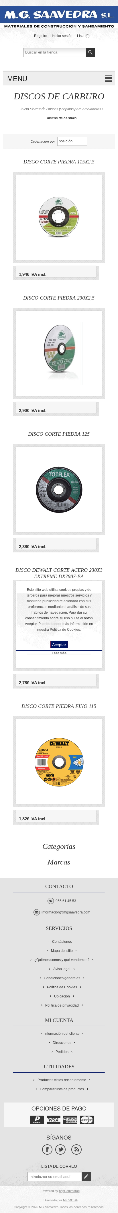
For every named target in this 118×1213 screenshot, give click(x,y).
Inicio (25, 109)
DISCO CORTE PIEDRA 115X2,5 (59, 162)
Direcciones (62, 1043)
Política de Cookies (62, 987)
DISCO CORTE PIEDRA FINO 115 (58, 706)
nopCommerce (69, 1190)
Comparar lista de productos (62, 1089)
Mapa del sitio (62, 951)
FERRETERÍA (39, 109)
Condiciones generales (62, 978)
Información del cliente (62, 1034)
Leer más (59, 653)
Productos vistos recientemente (62, 1080)
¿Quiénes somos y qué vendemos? (61, 960)
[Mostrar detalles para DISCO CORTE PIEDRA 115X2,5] (59, 217)
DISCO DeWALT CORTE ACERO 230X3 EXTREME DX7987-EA (59, 573)
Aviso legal (61, 969)
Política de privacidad (62, 1005)
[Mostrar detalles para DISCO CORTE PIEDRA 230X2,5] (59, 353)
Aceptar (59, 644)
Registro (40, 36)
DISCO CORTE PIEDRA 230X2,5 (59, 298)
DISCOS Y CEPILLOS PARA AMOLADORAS (74, 109)
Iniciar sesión (62, 36)
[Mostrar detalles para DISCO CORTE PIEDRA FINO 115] (59, 761)
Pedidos (62, 1052)
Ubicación (62, 996)
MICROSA (70, 1200)
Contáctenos (62, 942)
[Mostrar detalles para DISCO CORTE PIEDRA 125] (59, 489)
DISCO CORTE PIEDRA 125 (59, 434)
